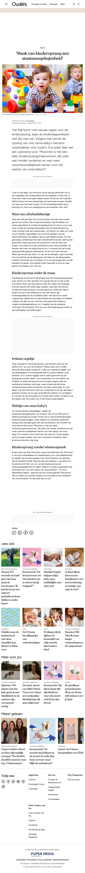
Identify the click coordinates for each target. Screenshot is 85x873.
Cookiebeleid (21, 860)
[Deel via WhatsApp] (20, 533)
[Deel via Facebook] (26, 533)
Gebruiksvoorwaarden (61, 860)
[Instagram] (13, 781)
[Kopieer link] (14, 533)
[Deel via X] (31, 533)
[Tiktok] (3, 786)
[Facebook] (8, 781)
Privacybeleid (32, 860)
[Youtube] (18, 781)
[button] (45, 860)
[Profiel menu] (74, 4)
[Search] (78, 4)
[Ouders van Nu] (19, 4)
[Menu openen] (6, 4)
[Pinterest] (23, 781)
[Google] (3, 781)
